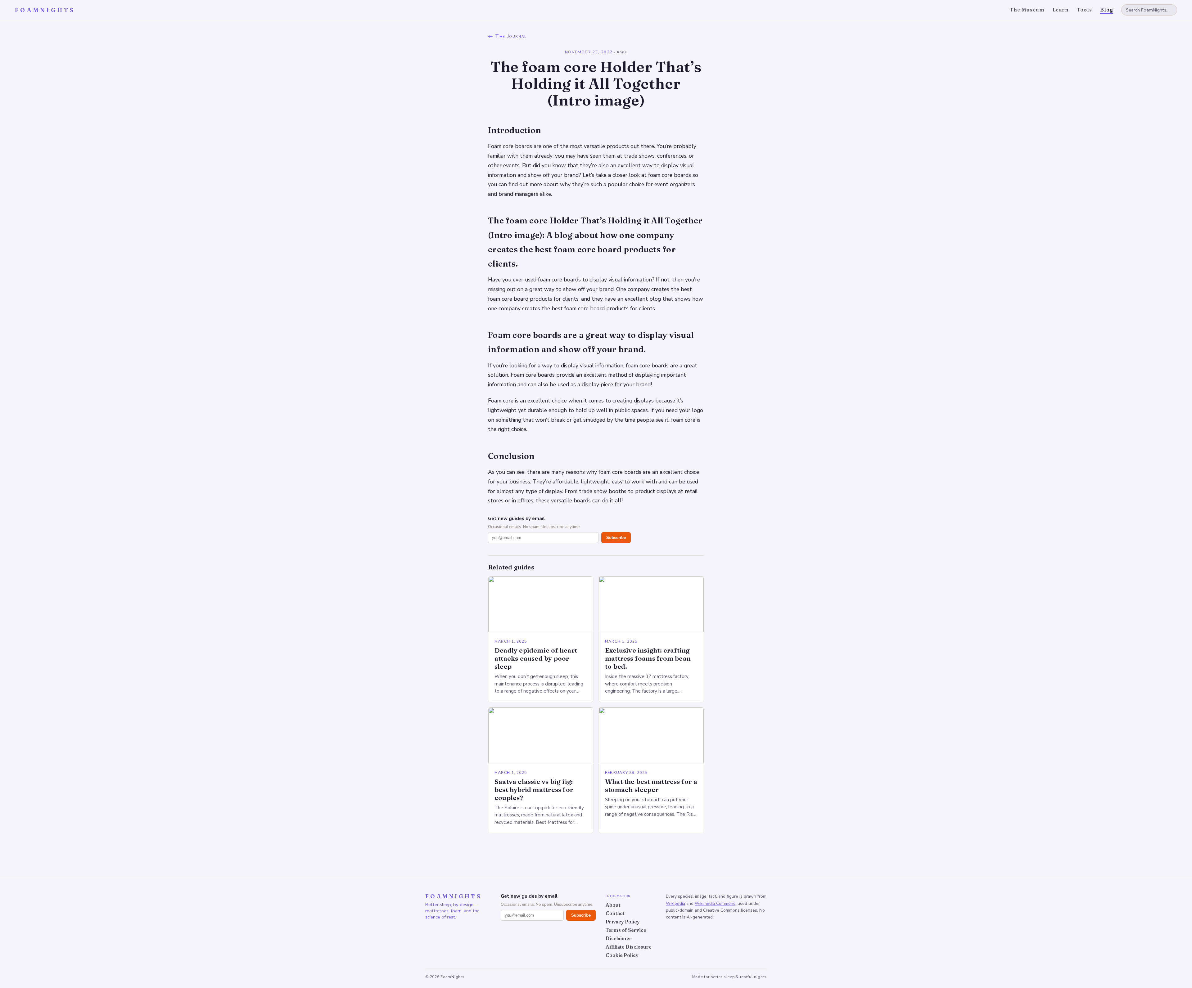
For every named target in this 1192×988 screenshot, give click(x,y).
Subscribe (616, 537)
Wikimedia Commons (715, 903)
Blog (1106, 10)
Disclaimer (619, 938)
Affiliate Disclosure (629, 947)
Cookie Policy (622, 955)
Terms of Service (626, 930)
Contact (615, 913)
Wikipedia (675, 903)
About (613, 905)
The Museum (1027, 10)
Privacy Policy (623, 922)
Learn (1061, 10)
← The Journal (507, 36)
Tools (1084, 10)
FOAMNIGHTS (45, 10)
